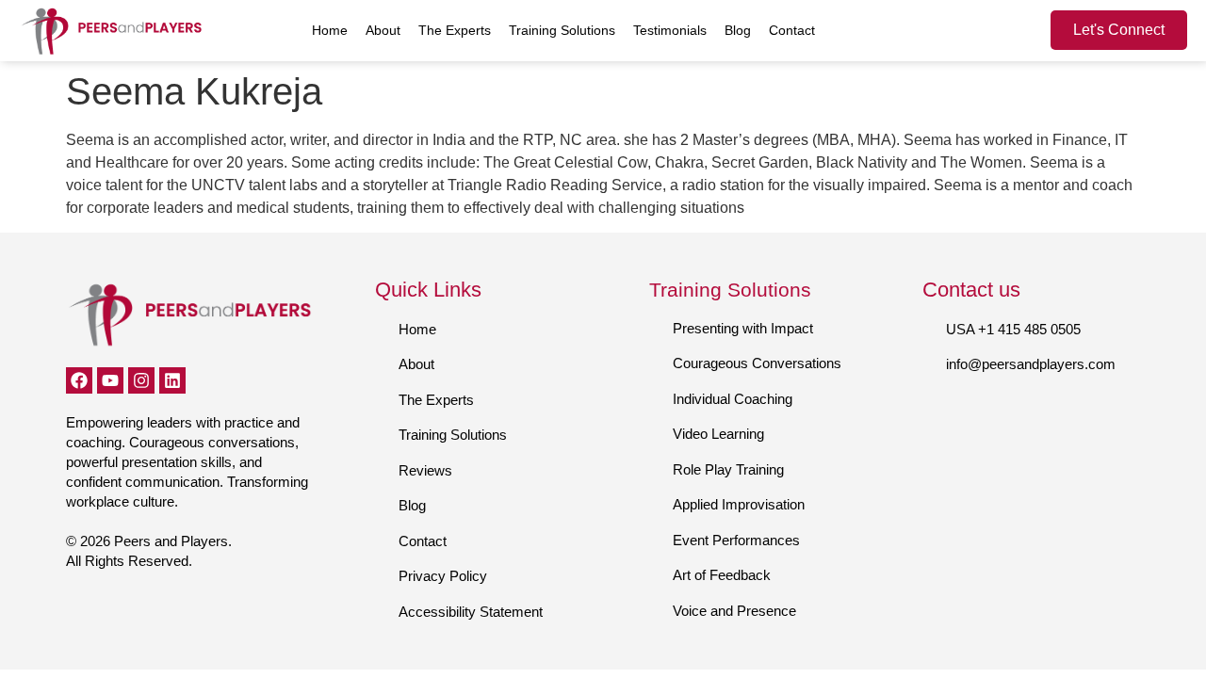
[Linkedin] (172, 380)
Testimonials (670, 30)
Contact (792, 30)
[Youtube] (110, 380)
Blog (738, 30)
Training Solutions (562, 30)
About (383, 30)
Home (330, 30)
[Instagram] (141, 380)
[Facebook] (79, 380)
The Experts (454, 30)
